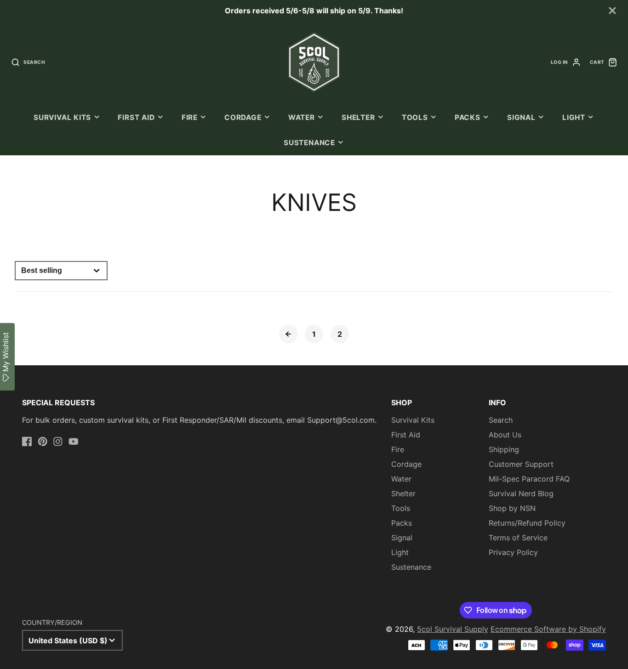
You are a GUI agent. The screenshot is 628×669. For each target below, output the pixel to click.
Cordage (242, 117)
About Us (505, 434)
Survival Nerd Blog (521, 493)
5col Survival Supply (452, 629)
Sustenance (309, 142)
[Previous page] (288, 334)
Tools (415, 117)
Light (573, 117)
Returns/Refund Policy (527, 522)
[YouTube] (74, 442)
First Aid (136, 117)
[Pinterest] (43, 442)
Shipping (504, 449)
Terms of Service (518, 537)
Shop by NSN (512, 508)
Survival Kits (62, 117)
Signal (521, 117)
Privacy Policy (513, 552)
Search (501, 420)
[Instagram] (58, 442)
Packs (467, 117)
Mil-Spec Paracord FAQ (529, 478)
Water (301, 117)
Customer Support (521, 464)
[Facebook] (27, 442)
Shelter (358, 117)
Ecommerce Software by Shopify (548, 629)
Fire (190, 117)
